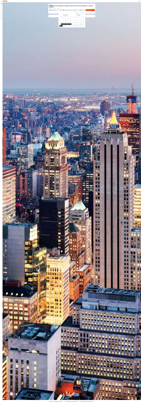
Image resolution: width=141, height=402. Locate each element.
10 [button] (83, 20)
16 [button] (65, 22)
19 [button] (70, 22)
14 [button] (78, 22)
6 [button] (76, 20)
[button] (1, 1)
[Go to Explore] (1, 10)
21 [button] (78, 24)
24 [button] (83, 24)
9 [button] (65, 20)
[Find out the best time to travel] (1, 13)
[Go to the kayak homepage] (5, 1)
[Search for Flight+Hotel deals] (1, 8)
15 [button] (63, 22)
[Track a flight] (1, 11)
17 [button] (83, 22)
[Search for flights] (1, 3)
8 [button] (63, 20)
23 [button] (65, 24)
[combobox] (50, 8)
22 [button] (63, 24)
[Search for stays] (1, 5)
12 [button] (70, 20)
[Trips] (1, 15)
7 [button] (78, 20)
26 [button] (70, 24)
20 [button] (76, 24)
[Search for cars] (1, 6)
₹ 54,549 (51, 5)
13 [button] (76, 22)
